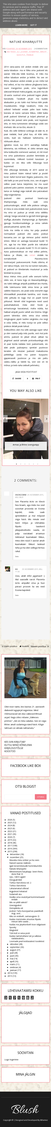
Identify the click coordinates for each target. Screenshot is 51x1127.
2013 (10, 976)
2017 (10, 845)
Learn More (21, 25)
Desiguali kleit (15, 879)
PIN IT (37, 379)
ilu (18, 52)
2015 (10, 851)
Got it (33, 25)
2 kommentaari (40, 48)
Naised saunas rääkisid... (20, 863)
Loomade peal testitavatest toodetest (26, 941)
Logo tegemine (11, 1059)
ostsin (33, 255)
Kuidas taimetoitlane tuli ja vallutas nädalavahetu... (25, 937)
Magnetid (13, 930)
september (15, 947)
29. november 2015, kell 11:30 (28, 570)
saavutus (21, 55)
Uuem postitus (10, 646)
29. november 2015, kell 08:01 (29, 496)
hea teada (11, 52)
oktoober (14, 944)
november (14, 857)
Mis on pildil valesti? (18, 902)
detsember (15, 854)
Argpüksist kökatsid (18, 891)
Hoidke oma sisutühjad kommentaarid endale (26, 898)
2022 (10, 831)
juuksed (24, 52)
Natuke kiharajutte (17, 868)
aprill (12, 961)
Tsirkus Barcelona (17, 885)
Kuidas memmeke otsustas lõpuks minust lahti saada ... (25, 920)
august (13, 950)
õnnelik (29, 55)
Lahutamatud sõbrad (19, 888)
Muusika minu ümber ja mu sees (24, 860)
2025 (10, 822)
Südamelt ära (15, 894)
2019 (10, 840)
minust (43, 52)
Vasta (17, 556)
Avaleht (25, 646)
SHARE (18, 379)
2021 (10, 834)
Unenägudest (15, 905)
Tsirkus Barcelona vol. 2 (20, 882)
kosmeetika (34, 52)
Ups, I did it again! (17, 876)
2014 (10, 973)
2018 (10, 842)
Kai (16, 569)
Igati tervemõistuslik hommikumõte (25, 866)
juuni (12, 955)
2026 (10, 819)
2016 (10, 848)
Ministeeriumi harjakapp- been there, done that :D (26, 872)
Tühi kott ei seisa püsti (19, 933)
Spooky (12, 927)
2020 (10, 837)
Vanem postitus (39, 646)
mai (11, 958)
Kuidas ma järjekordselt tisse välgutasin (27, 924)
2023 (10, 828)
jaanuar (13, 970)
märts (12, 964)
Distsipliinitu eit (16, 908)
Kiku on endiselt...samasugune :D (24, 916)
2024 (10, 825)
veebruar (14, 967)
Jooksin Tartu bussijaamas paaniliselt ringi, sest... (26, 912)
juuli (12, 952)
